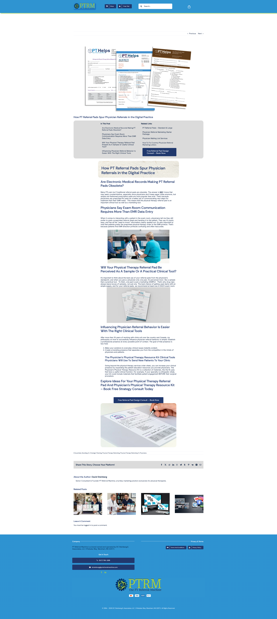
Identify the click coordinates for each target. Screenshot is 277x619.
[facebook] (101, 572)
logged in (87, 525)
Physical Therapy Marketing (111, 453)
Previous (192, 33)
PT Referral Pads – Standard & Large (157, 128)
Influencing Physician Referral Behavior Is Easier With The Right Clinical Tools (119, 152)
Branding (84, 453)
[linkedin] (105, 572)
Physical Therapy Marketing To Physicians (133, 453)
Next (200, 33)
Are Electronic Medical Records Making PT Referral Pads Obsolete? (118, 129)
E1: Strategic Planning (95, 453)
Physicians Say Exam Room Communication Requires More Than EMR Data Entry (119, 136)
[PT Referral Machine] (84, 4)
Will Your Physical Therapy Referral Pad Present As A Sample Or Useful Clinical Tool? (118, 144)
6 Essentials (77, 453)
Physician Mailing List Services (155, 138)
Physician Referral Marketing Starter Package (157, 133)
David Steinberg (99, 476)
